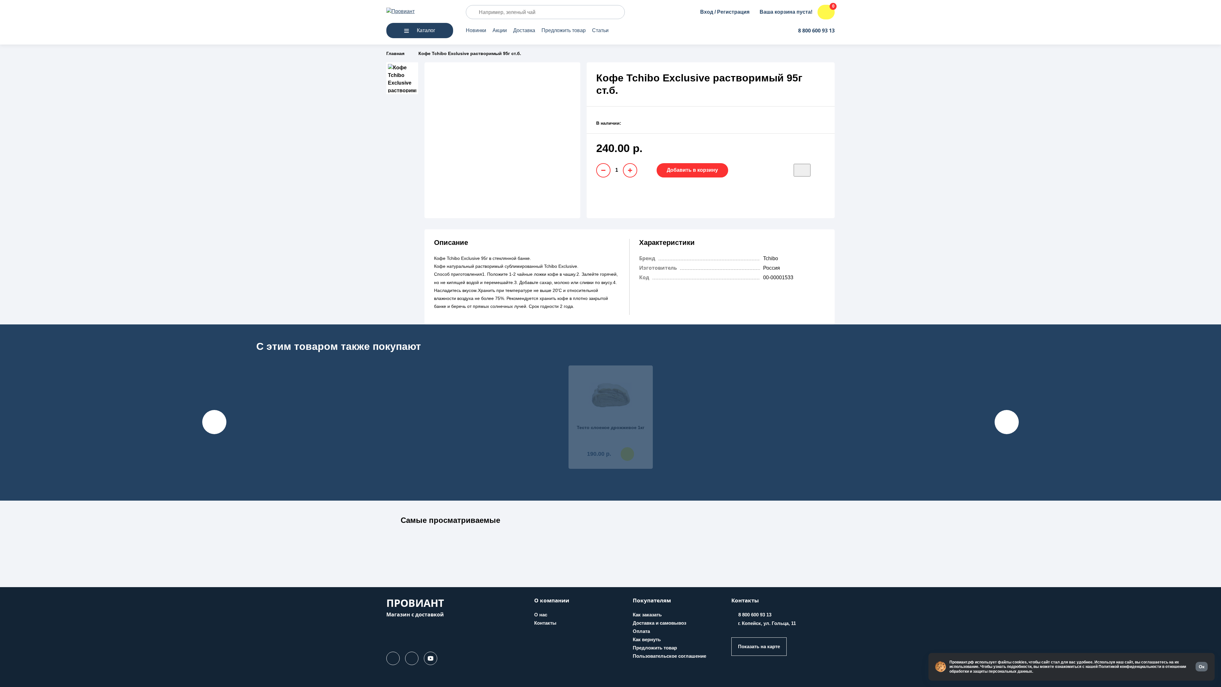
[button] (450, 524)
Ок (1201, 666)
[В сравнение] (821, 170)
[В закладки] (802, 170)
